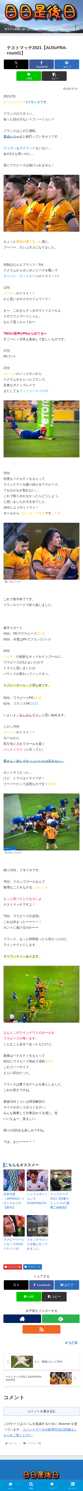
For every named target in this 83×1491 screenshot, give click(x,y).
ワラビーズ (34, 1266)
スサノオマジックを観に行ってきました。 (37, 1244)
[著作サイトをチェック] (22, 1318)
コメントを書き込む (41, 1411)
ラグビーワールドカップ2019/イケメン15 (13, 1244)
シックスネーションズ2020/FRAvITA (37, 1198)
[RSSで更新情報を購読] (41, 1329)
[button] (54, 76)
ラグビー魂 (14, 1266)
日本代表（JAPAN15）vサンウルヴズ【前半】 (13, 1200)
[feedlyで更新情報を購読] (61, 1318)
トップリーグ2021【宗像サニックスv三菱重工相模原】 (60, 1200)
